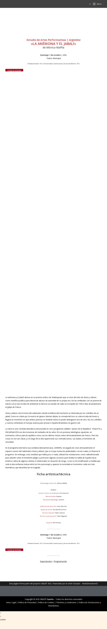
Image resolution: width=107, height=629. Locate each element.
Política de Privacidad (27, 602)
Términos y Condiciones (66, 602)
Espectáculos (46, 561)
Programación (60, 561)
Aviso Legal (11, 602)
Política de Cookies (46, 602)
